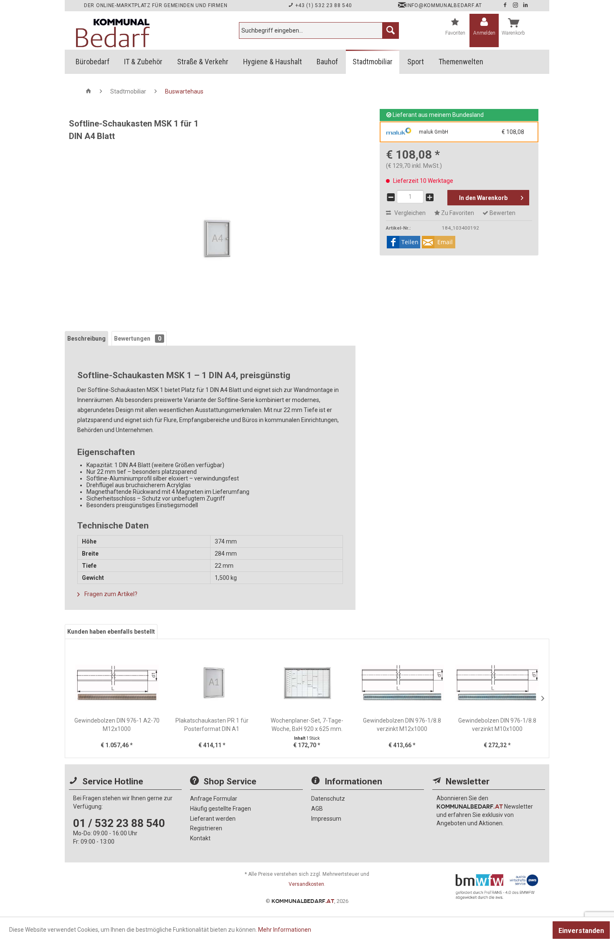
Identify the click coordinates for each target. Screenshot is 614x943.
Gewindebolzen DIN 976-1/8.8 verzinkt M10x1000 (497, 724)
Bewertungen (137, 338)
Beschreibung (86, 338)
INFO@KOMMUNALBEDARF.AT (444, 5)
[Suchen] (390, 30)
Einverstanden (581, 931)
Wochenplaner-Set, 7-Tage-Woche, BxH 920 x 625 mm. (307, 724)
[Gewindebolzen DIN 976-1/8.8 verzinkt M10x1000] (497, 683)
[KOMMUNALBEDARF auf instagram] (516, 5)
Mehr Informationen (284, 929)
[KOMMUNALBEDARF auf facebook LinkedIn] (525, 5)
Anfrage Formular (213, 798)
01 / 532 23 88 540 (119, 823)
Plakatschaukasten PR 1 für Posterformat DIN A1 (212, 724)
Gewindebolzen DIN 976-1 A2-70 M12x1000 (117, 724)
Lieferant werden (213, 818)
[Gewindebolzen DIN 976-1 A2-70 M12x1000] (117, 683)
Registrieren (206, 828)
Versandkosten (306, 884)
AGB (317, 808)
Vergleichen (409, 213)
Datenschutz (328, 798)
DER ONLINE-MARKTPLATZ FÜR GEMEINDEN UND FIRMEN (155, 5)
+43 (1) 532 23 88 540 (323, 5)
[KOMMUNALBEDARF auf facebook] (506, 5)
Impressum (326, 818)
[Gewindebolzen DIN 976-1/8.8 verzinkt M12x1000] (402, 683)
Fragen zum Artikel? (110, 594)
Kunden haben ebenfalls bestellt (111, 631)
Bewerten (501, 213)
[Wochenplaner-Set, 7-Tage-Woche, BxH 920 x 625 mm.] (307, 683)
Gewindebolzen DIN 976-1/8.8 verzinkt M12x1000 (402, 724)
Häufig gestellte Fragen (220, 808)
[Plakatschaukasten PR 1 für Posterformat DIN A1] (212, 683)
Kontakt (200, 838)
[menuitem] (319, 30)
